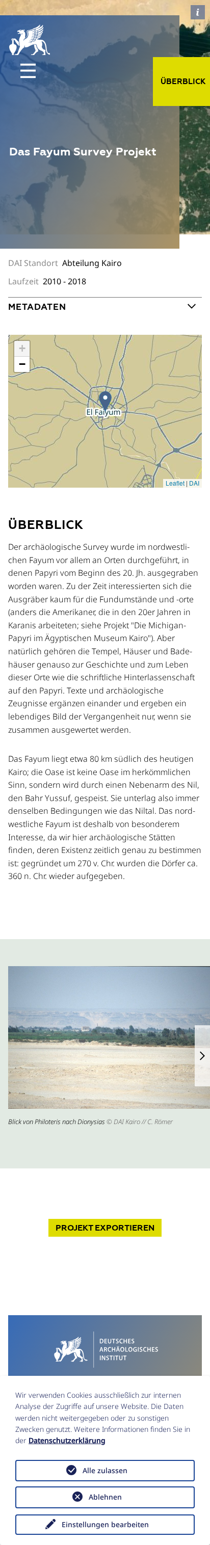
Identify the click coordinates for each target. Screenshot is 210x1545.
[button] (202, 1055)
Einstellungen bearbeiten (105, 1524)
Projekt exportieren (105, 1228)
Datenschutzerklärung (67, 1440)
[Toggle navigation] (28, 71)
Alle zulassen (105, 1470)
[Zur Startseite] (105, 1348)
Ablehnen (105, 1497)
